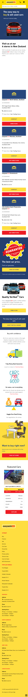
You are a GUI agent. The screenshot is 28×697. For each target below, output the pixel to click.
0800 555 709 (7, 220)
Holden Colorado (6, 574)
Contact (14, 119)
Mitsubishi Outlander (7, 583)
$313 (18, 491)
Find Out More (14, 269)
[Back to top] (26, 695)
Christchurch (6, 668)
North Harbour (6, 620)
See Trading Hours (15, 114)
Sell (3, 541)
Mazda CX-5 (5, 590)
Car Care (4, 546)
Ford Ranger (5, 568)
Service (4, 544)
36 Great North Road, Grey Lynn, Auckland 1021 (13, 650)
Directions (14, 124)
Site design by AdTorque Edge (8, 692)
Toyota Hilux (5, 587)
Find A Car (14, 310)
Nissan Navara (5, 580)
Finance (4, 539)
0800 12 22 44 (7, 111)
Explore (14, 512)
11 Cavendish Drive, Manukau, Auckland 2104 (8, 600)
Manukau (4, 594)
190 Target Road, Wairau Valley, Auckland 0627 (9, 625)
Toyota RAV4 (5, 571)
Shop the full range (14, 325)
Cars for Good (5, 559)
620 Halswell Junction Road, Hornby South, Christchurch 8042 (12, 674)
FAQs (3, 551)
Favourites (4, 549)
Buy (3, 536)
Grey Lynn (4, 645)
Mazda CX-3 (5, 577)
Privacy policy (5, 554)
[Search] (3, 6)
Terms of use (5, 556)
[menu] (2, 2)
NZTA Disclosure (6, 561)
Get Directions (14, 160)
